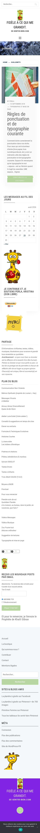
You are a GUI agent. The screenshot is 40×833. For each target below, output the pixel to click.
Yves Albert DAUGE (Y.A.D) (12, 477)
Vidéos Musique (8, 523)
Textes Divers (7, 467)
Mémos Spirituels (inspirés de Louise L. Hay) (19, 393)
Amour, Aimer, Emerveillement (13, 406)
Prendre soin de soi (9, 499)
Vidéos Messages (8, 517)
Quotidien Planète (8, 502)
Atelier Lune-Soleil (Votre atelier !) (14, 416)
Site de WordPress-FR (11, 746)
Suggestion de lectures (10, 535)
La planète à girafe (10, 696)
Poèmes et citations (9, 452)
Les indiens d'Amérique (11, 444)
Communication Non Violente (13, 388)
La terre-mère (7, 442)
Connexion (6, 730)
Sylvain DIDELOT (8, 462)
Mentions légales (9, 665)
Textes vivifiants (8, 472)
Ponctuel (5, 489)
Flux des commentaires (12, 741)
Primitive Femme (9, 710)
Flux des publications (11, 735)
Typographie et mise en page (13, 541)
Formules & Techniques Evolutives (15, 431)
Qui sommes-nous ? (10, 649)
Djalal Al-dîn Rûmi (9, 409)
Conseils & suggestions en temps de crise (18, 421)
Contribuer (6, 655)
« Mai (6, 244)
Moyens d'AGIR (7, 484)
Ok (21, 830)
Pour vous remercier (9, 494)
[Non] (37, 827)
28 (25, 235)
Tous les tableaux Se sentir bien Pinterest (20, 715)
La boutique (7, 644)
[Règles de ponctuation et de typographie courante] (20, 85)
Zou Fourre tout (8, 528)
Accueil (5, 638)
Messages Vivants (9, 398)
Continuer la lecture (20, 179)
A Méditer (5, 401)
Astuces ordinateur (9, 530)
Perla (12, 101)
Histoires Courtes (8, 437)
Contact (5, 660)
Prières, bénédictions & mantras (14, 457)
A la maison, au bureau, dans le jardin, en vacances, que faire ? (18, 506)
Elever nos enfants (9, 426)
